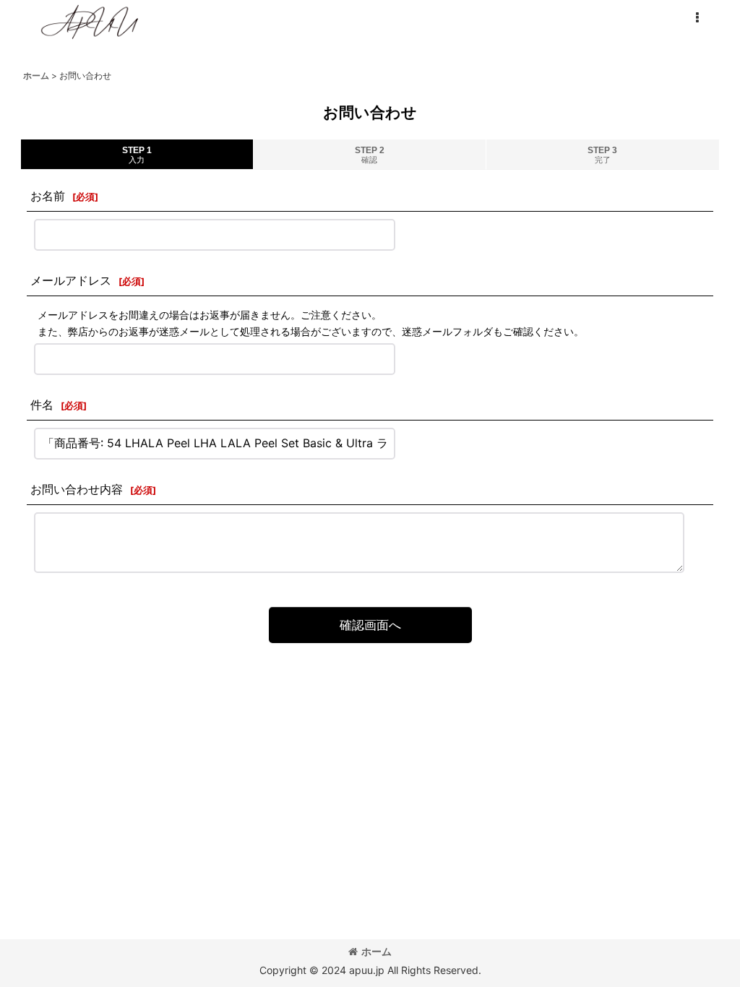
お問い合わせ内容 (76, 489)
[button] (697, 18)
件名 (41, 404)
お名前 (47, 196)
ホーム (376, 951)
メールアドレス (70, 280)
